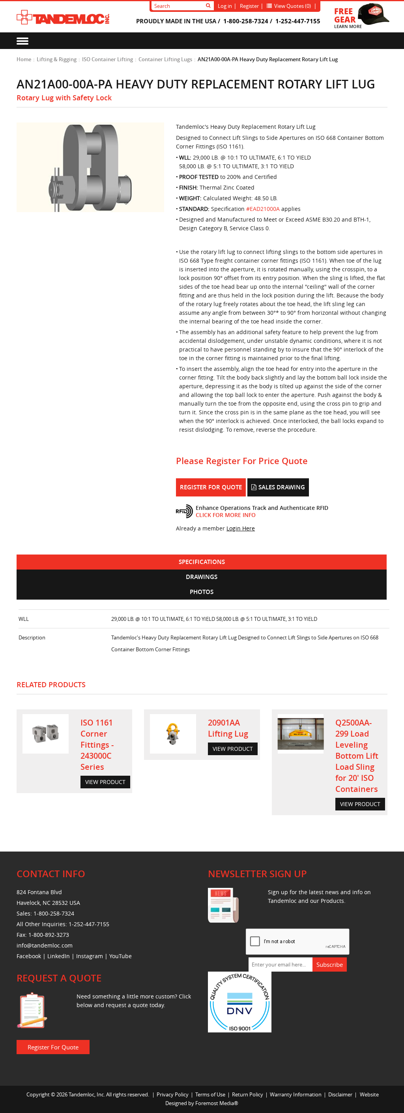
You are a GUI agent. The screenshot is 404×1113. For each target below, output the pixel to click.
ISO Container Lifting (107, 59)
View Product (105, 782)
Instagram (89, 956)
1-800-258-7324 (245, 21)
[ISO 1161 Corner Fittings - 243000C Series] (45, 734)
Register (249, 5)
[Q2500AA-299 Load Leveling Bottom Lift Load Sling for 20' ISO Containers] (301, 734)
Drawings (201, 577)
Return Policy (247, 1094)
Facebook (29, 956)
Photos (201, 592)
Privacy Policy (173, 1094)
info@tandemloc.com (45, 945)
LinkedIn (58, 956)
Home (24, 59)
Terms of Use (210, 1094)
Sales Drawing (281, 487)
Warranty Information (296, 1094)
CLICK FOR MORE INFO (226, 515)
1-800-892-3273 (48, 934)
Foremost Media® (216, 1103)
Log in (225, 5)
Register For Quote (211, 487)
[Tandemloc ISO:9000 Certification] (239, 1001)
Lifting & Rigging (57, 59)
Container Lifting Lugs (165, 59)
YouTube (120, 956)
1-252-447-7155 (297, 21)
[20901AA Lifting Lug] (173, 734)
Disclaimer (340, 1094)
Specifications (202, 562)
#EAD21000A (263, 208)
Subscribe (329, 964)
